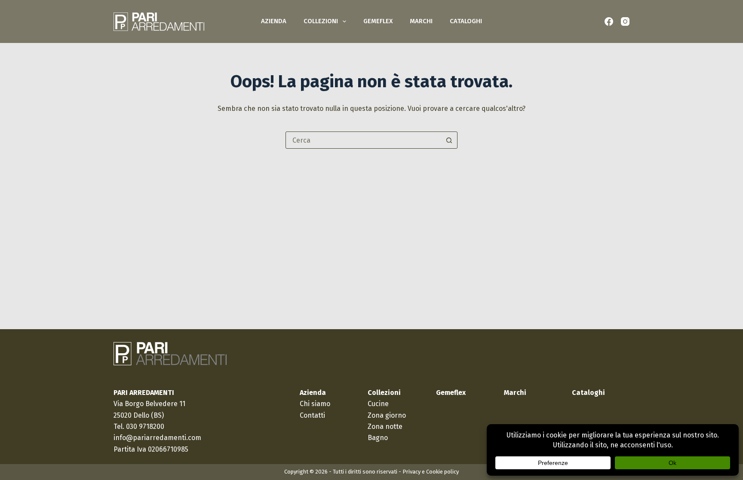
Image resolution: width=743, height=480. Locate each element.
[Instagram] (625, 21)
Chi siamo (315, 404)
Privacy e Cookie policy (430, 471)
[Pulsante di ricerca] (449, 140)
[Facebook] (609, 21)
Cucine (378, 404)
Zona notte (385, 426)
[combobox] (363, 140)
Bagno (378, 438)
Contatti (312, 415)
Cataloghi (466, 21)
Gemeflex (378, 21)
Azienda (273, 21)
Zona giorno (387, 415)
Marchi (421, 21)
